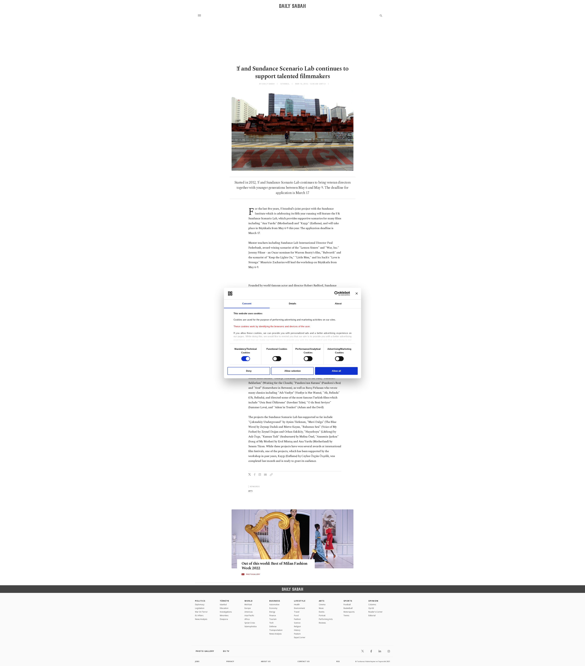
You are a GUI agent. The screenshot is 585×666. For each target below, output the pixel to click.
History (297, 630)
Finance (272, 615)
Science (297, 623)
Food (296, 615)
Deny (249, 371)
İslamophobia (251, 626)
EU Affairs (199, 615)
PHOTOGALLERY (253, 574)
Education (224, 608)
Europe (248, 608)
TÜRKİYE (224, 601)
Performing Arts (326, 619)
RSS (338, 661)
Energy (272, 612)
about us (266, 661)
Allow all (336, 371)
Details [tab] (292, 303)
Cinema (322, 604)
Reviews (322, 623)
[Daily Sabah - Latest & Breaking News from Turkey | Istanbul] (292, 6)
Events (321, 612)
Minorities (224, 615)
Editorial (372, 615)
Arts (321, 601)
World (249, 601)
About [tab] (338, 303)
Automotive (274, 604)
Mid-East (248, 604)
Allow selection (292, 371)
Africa (247, 619)
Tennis (346, 615)
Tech (271, 623)
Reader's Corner (375, 612)
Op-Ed (371, 608)
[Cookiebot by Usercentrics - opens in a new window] (336, 293)
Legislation (199, 608)
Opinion (373, 601)
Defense (273, 626)
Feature (297, 633)
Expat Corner (299, 637)
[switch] (277, 358)
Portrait (322, 615)
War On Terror (201, 612)
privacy (230, 661)
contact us (304, 661)
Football (347, 604)
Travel (296, 612)
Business (274, 601)
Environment (299, 608)
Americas (249, 612)
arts (250, 491)
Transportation (275, 630)
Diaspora (224, 619)
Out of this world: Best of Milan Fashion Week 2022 (274, 566)
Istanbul (223, 604)
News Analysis (201, 619)
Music (321, 608)
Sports (348, 601)
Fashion (297, 619)
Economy (273, 608)
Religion (297, 626)
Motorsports (349, 612)
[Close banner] (357, 293)
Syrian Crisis (250, 623)
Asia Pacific (249, 615)
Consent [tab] (246, 303)
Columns (372, 604)
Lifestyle (299, 601)
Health (297, 604)
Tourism (273, 619)
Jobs (197, 661)
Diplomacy (199, 604)
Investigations (226, 612)
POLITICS (200, 601)
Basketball (348, 608)
